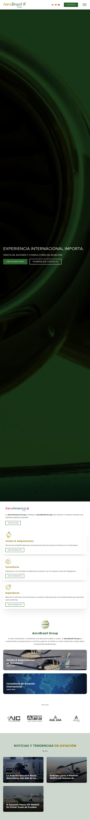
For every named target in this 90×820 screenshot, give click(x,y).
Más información (15, 550)
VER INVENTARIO (15, 262)
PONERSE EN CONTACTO (45, 262)
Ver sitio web (13, 523)
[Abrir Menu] (84, 5)
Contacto (70, 5)
